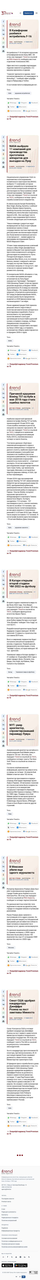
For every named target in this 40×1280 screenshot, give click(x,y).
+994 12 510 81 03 (7, 1187)
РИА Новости (14, 59)
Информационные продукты (11, 1231)
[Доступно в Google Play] (20, 1265)
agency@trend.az (6, 1189)
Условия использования (9, 1238)
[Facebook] (7, 1257)
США (9, 93)
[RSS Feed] (29, 1257)
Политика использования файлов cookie (14, 1247)
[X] (12, 1257)
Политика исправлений (9, 1220)
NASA (10, 341)
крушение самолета (21, 527)
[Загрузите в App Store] (7, 1265)
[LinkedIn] (24, 1257)
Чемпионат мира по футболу (25, 672)
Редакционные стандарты (10, 1217)
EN (16, 1276)
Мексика (11, 947)
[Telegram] (20, 1257)
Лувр (9, 814)
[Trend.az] (7, 13)
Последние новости (8, 1198)
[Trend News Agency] (7, 1171)
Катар (10, 672)
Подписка (5, 1228)
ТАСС (11, 197)
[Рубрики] (36, 13)
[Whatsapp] (3, 1257)
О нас (3, 1209)
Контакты (5, 1215)
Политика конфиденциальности (12, 1241)
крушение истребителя (22, 93)
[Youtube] (16, 1257)
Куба (9, 527)
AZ (20, 1276)
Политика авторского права (11, 1244)
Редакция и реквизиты (9, 1212)
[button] (3, 21)
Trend (25, 57)
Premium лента (6, 1201)
